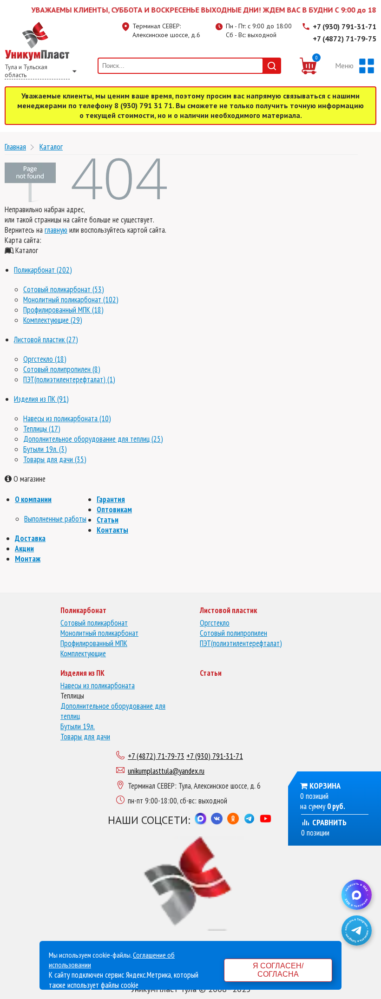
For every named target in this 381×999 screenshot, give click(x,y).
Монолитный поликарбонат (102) (70, 299)
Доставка (30, 538)
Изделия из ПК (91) (41, 399)
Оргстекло (215, 623)
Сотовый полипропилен (233, 633)
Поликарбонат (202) (43, 270)
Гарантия (111, 499)
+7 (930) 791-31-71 (344, 26)
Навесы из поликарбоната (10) (67, 418)
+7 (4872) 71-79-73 (156, 756)
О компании (33, 499)
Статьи (107, 520)
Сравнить (328, 822)
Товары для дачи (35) (54, 459)
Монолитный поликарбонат (99, 633)
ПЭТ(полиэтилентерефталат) (241, 643)
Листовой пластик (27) (46, 339)
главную (56, 230)
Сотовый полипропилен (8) (61, 369)
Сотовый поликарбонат (94, 623)
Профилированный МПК (93, 643)
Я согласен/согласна (278, 970)
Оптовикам (114, 509)
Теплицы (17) (41, 429)
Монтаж (27, 559)
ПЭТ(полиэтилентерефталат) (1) (69, 379)
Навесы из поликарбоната (97, 685)
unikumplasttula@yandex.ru (166, 771)
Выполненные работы (55, 519)
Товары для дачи (85, 736)
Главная (15, 146)
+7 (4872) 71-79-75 (344, 38)
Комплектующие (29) (52, 320)
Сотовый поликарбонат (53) (63, 289)
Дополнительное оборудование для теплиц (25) (93, 439)
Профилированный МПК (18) (63, 310)
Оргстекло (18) (44, 359)
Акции (24, 548)
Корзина (325, 785)
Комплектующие (83, 653)
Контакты (112, 530)
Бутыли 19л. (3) (45, 449)
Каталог (51, 146)
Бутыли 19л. (77, 726)
